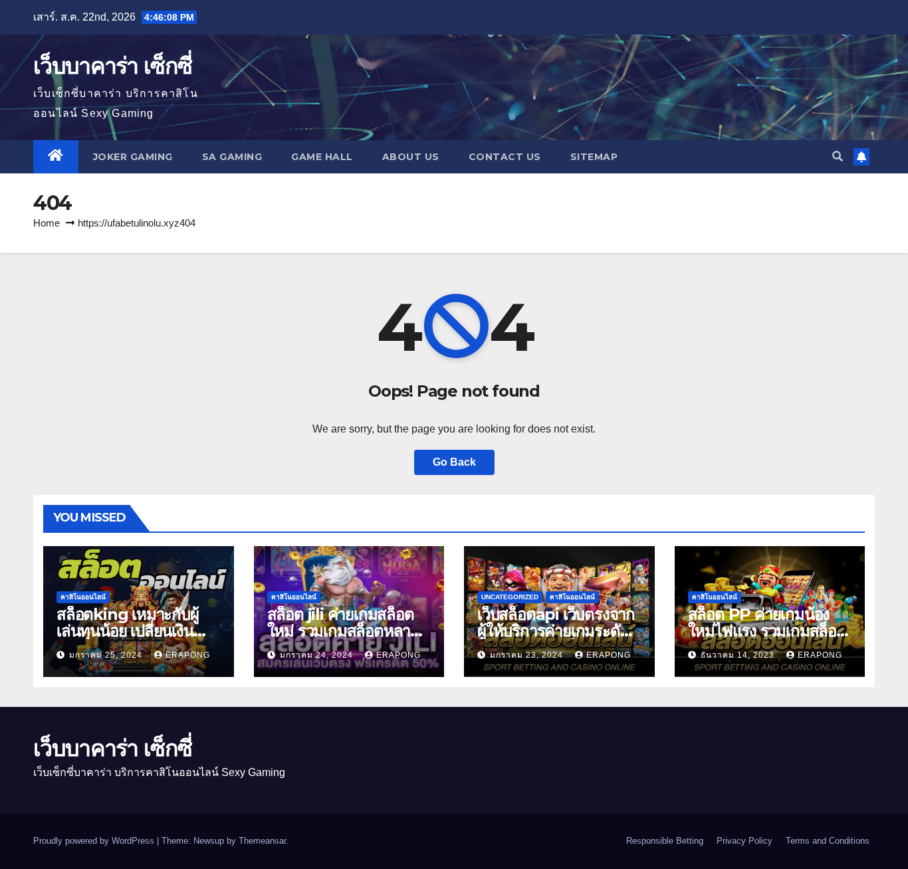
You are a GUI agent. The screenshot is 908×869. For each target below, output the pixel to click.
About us (410, 157)
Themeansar (262, 841)
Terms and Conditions (827, 841)
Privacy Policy (744, 841)
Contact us (505, 157)
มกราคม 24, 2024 (318, 655)
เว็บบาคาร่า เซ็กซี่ (112, 66)
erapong (188, 655)
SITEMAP (594, 157)
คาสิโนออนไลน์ (83, 597)
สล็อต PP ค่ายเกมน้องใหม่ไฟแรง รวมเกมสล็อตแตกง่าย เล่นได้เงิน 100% (768, 631)
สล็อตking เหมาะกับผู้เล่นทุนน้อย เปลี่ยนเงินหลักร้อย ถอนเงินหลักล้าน (137, 631)
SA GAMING (232, 157)
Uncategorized (509, 597)
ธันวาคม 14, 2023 (739, 655)
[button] (837, 156)
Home (46, 223)
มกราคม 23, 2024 (528, 655)
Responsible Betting (664, 841)
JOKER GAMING (133, 157)
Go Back (454, 462)
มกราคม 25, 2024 (107, 655)
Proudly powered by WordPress (95, 841)
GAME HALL (322, 157)
